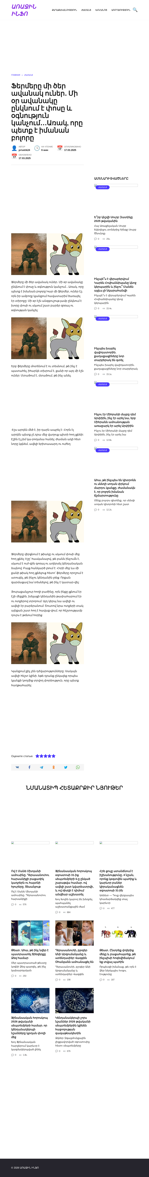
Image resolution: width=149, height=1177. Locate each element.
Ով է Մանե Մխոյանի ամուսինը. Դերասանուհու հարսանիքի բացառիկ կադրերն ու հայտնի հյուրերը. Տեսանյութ (30, 879)
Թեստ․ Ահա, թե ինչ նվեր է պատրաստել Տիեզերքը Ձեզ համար (30, 954)
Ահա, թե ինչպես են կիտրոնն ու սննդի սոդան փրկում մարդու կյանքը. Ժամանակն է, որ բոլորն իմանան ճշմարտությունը (115, 488)
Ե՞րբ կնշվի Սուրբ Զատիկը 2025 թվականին (113, 219)
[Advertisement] (74, 49)
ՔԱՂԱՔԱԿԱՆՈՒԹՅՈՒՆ (64, 10)
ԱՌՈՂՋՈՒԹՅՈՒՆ (120, 10)
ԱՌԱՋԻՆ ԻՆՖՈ (23, 10)
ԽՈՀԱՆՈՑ (101, 10)
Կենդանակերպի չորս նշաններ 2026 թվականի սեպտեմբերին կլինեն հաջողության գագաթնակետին (73, 1025)
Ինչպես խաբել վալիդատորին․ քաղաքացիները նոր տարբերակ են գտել (109, 354)
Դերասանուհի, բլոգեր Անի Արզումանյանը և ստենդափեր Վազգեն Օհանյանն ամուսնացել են (74, 956)
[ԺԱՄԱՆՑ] (116, 210)
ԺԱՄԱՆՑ (86, 10)
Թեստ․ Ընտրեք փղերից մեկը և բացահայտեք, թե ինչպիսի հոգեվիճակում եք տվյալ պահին (118, 956)
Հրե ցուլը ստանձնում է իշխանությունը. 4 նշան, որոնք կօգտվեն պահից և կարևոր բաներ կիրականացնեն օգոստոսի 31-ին (118, 881)
